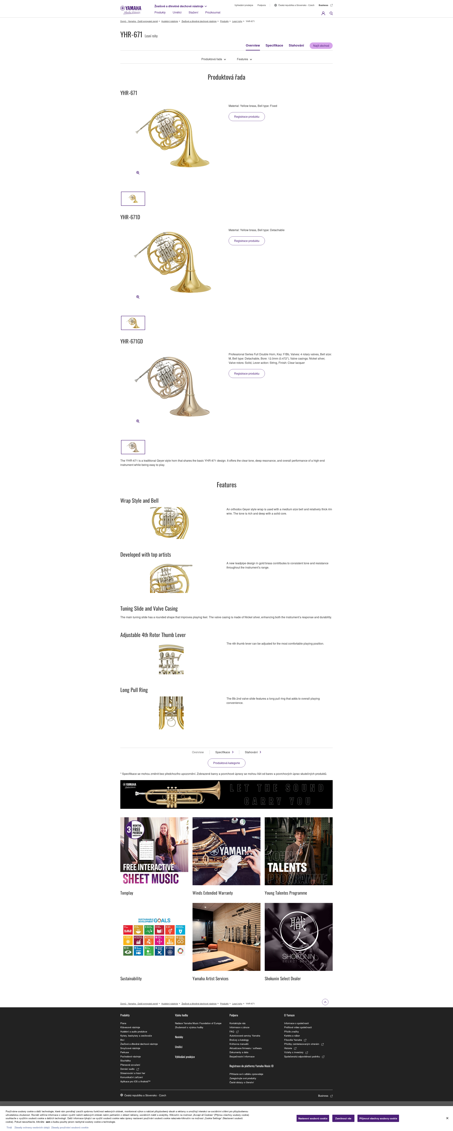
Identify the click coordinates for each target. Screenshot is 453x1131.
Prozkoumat (212, 12)
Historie (288, 1048)
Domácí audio (127, 1068)
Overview (253, 45)
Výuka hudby (181, 1015)
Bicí (122, 1039)
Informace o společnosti (296, 1023)
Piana (123, 1023)
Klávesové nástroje (130, 1027)
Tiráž (9, 1127)
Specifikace (274, 45)
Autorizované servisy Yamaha (245, 1035)
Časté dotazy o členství (242, 1082)
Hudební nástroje (169, 21)
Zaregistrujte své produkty (243, 1078)
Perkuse (124, 1052)
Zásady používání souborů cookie (69, 1127)
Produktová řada (211, 59)
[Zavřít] (447, 1118)
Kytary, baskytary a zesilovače (136, 1035)
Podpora (261, 5)
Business (323, 5)
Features (242, 59)
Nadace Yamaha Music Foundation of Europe (198, 1023)
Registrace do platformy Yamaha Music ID (251, 1066)
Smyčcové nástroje (130, 1048)
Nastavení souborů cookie (312, 1118)
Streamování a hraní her (132, 1073)
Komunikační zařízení (131, 1077)
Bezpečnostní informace (242, 1056)
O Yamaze (289, 1015)
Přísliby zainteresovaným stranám (301, 1044)
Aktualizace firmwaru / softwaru (246, 1048)
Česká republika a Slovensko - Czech (296, 5)
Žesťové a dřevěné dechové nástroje (178, 6)
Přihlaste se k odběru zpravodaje (246, 1074)
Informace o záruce (239, 1027)
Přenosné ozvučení (130, 1064)
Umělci (177, 12)
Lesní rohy (237, 21)
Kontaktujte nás (238, 1023)
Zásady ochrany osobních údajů (32, 1127)
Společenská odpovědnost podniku (302, 1056)
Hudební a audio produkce (133, 1031)
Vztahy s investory (293, 1052)
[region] (226, 1118)
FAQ (232, 1031)
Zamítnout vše (343, 1118)
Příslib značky (291, 1031)
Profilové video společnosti (298, 1027)
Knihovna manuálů (239, 1044)
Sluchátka (125, 1060)
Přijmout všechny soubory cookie (378, 1118)
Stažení (193, 12)
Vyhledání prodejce (243, 5)
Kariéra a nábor (292, 1035)
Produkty (160, 12)
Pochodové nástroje (130, 1056)
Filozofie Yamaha (293, 1039)
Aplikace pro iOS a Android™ (135, 1081)
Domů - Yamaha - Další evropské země (139, 21)
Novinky (179, 1037)
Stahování (296, 45)
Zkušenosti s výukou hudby (189, 1027)
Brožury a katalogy (239, 1039)
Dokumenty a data (239, 1052)
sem (48, 1121)
